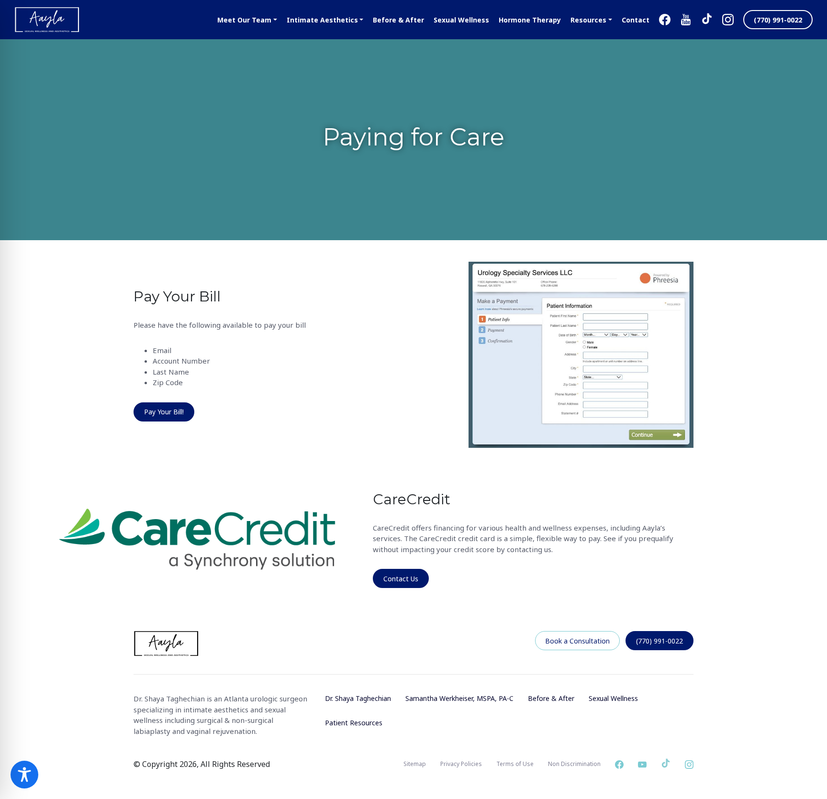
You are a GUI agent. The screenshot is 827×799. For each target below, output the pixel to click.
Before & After (551, 698)
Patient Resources (353, 722)
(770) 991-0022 (659, 640)
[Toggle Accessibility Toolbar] (24, 774)
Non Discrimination (574, 764)
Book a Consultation (577, 640)
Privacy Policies (461, 764)
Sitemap (414, 764)
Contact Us (400, 578)
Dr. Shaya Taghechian (358, 698)
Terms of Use (515, 764)
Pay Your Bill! (164, 411)
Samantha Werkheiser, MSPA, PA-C (459, 698)
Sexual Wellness (613, 698)
